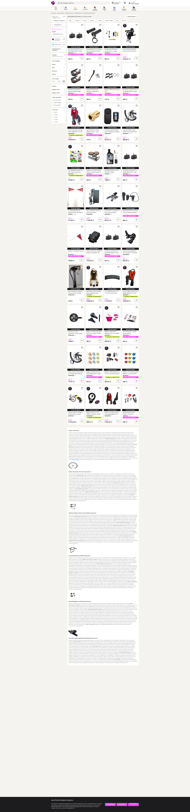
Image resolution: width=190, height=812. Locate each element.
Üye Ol (132, 3)
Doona (85, 20)
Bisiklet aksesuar (75, 459)
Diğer (70, 20)
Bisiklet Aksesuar (78, 13)
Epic (117, 20)
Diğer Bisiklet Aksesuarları (89, 13)
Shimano (77, 20)
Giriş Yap (137, 3)
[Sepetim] (124, 3)
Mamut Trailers (109, 20)
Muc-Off (124, 20)
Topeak (100, 20)
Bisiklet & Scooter (69, 13)
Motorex (92, 20)
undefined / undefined (59, 20)
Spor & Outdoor (60, 13)
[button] (93, 45)
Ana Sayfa (53, 13)
